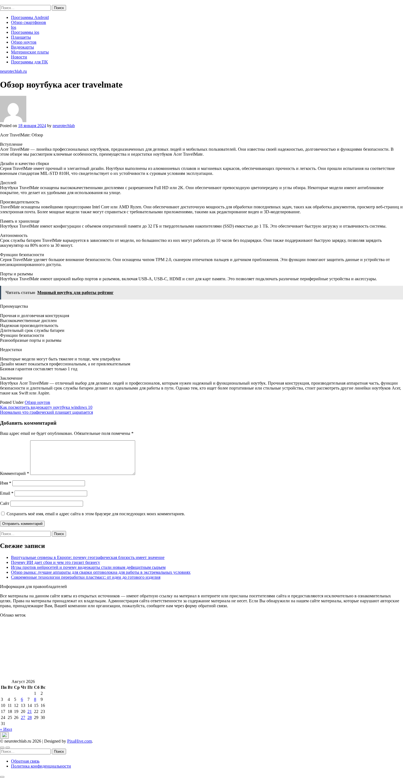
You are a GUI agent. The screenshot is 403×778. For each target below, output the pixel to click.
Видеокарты (22, 47)
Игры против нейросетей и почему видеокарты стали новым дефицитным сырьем (88, 567)
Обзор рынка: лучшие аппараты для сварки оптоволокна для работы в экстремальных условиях (101, 572)
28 (29, 717)
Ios (13, 27)
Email (6, 493)
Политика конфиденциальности (41, 766)
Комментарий (14, 473)
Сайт (4, 503)
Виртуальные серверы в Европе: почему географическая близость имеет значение (87, 557)
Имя (5, 483)
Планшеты (21, 37)
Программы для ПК (29, 62)
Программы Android (30, 17)
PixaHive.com (79, 741)
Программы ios (25, 32)
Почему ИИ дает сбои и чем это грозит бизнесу (55, 562)
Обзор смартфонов (28, 22)
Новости (19, 57)
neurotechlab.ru (13, 2)
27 (23, 717)
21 (29, 711)
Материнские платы (30, 52)
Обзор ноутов (23, 42)
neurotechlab (64, 125)
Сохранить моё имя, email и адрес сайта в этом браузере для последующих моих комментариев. (96, 513)
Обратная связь (25, 761)
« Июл (6, 729)
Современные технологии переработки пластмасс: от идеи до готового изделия (85, 577)
